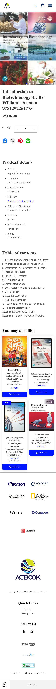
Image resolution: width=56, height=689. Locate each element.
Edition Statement (16, 224)
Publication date (15, 187)
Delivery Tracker (28, 613)
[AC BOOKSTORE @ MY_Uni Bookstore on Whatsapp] (32, 632)
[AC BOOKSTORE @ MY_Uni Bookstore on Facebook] (24, 632)
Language (13, 215)
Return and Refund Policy (34, 673)
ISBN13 (11, 233)
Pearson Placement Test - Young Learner (28, 6)
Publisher (12, 197)
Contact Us (28, 609)
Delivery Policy (17, 673)
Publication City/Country (19, 206)
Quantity (6, 127)
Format (11, 169)
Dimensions (13, 178)
